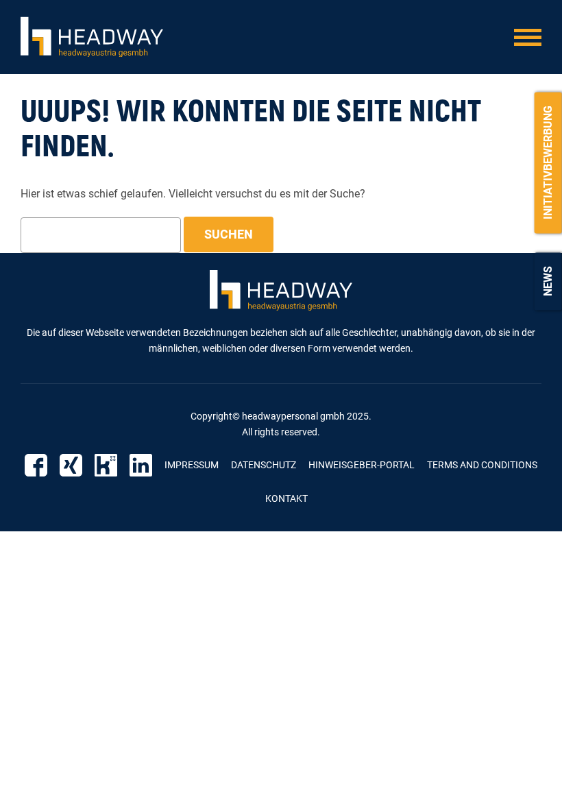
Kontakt (286, 498)
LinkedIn (141, 465)
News (547, 281)
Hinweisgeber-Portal (361, 464)
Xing (71, 465)
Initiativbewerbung (547, 162)
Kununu (106, 465)
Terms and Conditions (482, 464)
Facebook (36, 465)
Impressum (191, 464)
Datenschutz (263, 464)
